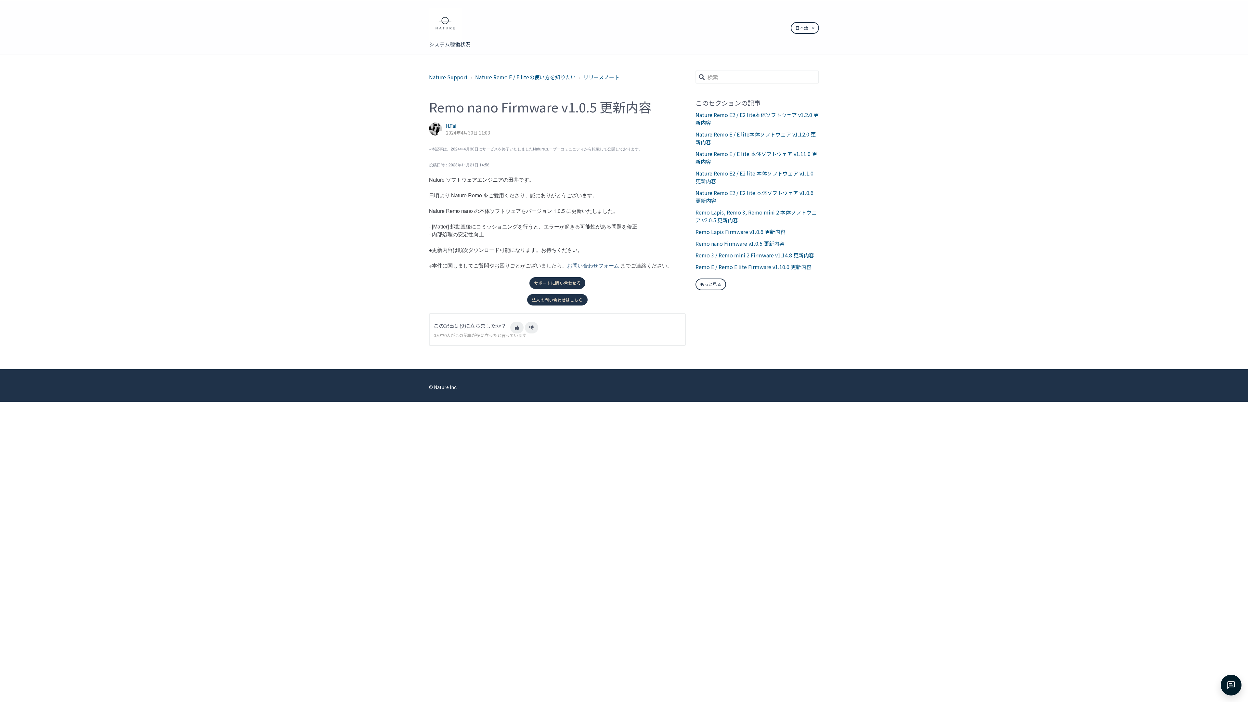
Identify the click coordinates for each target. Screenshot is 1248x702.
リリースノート (601, 77)
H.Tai (451, 126)
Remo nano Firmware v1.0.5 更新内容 (740, 243)
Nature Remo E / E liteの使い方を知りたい (525, 77)
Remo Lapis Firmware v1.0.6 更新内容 (741, 232)
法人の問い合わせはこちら (557, 300)
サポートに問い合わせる (557, 283)
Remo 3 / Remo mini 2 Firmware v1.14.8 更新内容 (755, 255)
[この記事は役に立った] (517, 327)
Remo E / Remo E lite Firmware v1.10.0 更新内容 (754, 267)
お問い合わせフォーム (593, 265)
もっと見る (711, 284)
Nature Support (448, 77)
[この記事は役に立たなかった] (531, 327)
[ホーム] (450, 24)
